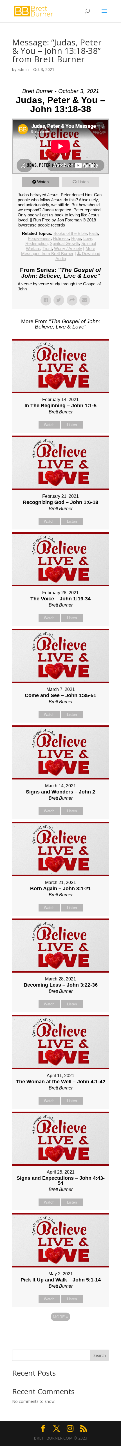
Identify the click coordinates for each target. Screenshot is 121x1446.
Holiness (61, 238)
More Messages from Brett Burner (58, 251)
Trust (47, 248)
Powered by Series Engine (60, 1332)
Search (99, 1355)
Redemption (36, 243)
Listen (83, 181)
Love (87, 238)
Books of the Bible (70, 233)
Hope (76, 238)
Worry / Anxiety (68, 248)
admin (23, 69)
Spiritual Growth (64, 243)
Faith (93, 233)
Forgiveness (39, 238)
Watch (43, 181)
